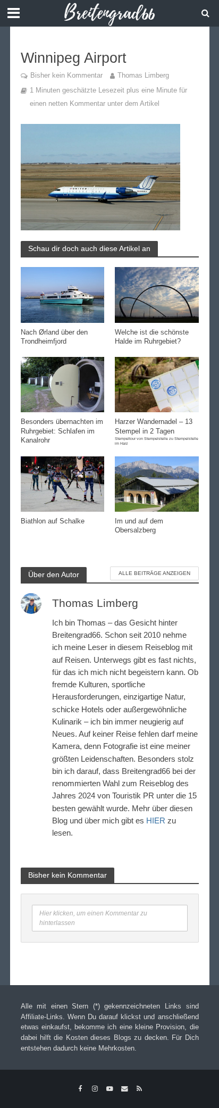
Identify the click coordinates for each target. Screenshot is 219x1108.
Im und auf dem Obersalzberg (139, 526)
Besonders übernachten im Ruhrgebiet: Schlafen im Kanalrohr (62, 431)
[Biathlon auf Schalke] (63, 483)
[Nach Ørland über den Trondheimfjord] (63, 294)
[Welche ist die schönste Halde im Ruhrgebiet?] (157, 294)
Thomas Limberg (143, 75)
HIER (155, 820)
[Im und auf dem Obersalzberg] (157, 483)
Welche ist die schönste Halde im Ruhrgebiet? (152, 337)
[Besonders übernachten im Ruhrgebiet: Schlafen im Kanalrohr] (63, 383)
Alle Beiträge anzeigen (154, 573)
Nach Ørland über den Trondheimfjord (54, 337)
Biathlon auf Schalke (53, 521)
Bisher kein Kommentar (66, 75)
